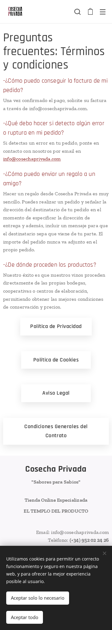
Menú (102, 11)
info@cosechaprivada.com (32, 159)
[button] (77, 11)
